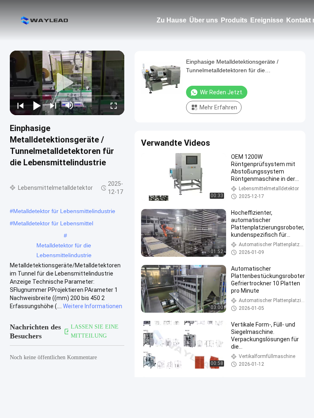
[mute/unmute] (69, 105)
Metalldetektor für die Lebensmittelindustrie (64, 246)
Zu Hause (171, 20)
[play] (67, 83)
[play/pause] (37, 105)
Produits (234, 20)
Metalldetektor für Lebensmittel (53, 223)
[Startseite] (45, 20)
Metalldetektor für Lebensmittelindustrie (64, 211)
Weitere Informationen (92, 306)
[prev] (20, 105)
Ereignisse (266, 20)
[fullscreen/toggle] (113, 105)
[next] (53, 105)
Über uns (203, 20)
